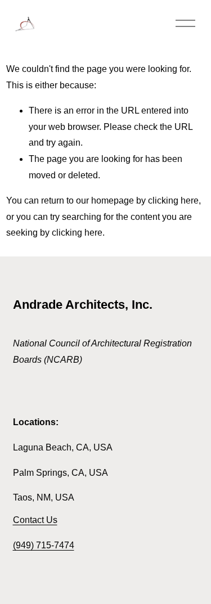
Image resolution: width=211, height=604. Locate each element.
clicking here (173, 200)
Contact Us (35, 520)
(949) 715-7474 (43, 545)
